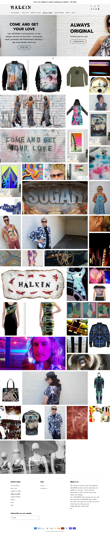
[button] (15, 12)
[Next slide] (62, 58)
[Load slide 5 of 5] (58, 58)
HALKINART (52, 531)
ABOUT (13, 500)
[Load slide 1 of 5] (48, 58)
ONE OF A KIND (15, 494)
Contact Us (43, 488)
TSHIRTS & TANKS (16, 491)
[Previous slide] (44, 58)
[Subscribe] (38, 518)
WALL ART (19, 40)
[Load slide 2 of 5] (50, 58)
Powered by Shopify (59, 531)
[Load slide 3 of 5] (53, 58)
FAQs (12, 505)
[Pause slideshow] (66, 58)
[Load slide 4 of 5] (55, 58)
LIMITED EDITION (15, 497)
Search (42, 485)
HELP (12, 502)
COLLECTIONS (15, 485)
